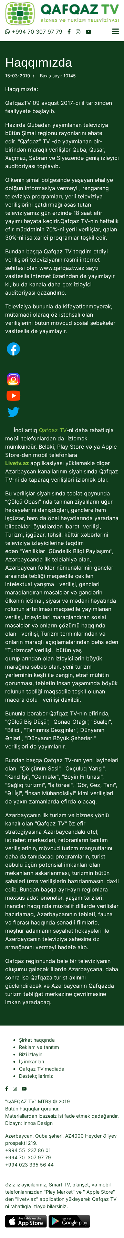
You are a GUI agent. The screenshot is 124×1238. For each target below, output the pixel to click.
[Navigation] (115, 31)
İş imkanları (31, 1061)
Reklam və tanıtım (39, 1047)
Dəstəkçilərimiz (36, 1076)
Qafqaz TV (52, 430)
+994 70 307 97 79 (36, 31)
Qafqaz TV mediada (41, 1069)
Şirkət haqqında (37, 1040)
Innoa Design (38, 1123)
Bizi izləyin (30, 1054)
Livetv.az (17, 463)
